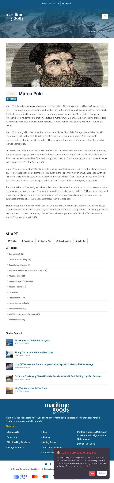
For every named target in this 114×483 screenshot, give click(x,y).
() (68, 3)
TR (58, 3)
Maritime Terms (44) (17, 287)
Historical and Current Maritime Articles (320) (28, 270)
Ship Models (12, 432)
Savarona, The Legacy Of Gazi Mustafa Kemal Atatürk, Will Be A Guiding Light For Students (58, 376)
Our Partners (48, 453)
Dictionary (47, 437)
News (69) (13, 292)
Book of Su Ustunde (51, 447)
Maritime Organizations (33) (21, 281)
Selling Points (49, 442)
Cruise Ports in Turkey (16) (20, 259)
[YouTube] (46, 464)
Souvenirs (11, 437)
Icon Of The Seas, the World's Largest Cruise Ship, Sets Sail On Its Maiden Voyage (54, 364)
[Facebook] (50, 464)
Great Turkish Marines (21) (20, 265)
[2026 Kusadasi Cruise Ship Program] (9, 342)
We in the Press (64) (17, 309)
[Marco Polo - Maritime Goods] (14, 17)
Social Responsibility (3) (19, 303)
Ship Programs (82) (17, 298)
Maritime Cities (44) (17, 276)
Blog (44, 432)
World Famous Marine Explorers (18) (24, 314)
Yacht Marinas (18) (17, 320)
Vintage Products (15, 447)
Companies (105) (16, 254)
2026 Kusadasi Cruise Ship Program (32, 340)
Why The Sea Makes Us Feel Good (31, 388)
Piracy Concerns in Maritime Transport (34, 352)
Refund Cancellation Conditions (26, 469)
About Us (10, 426)
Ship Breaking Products (18, 442)
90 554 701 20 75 (87, 444)
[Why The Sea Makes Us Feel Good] (9, 390)
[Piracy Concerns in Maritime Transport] (9, 354)
